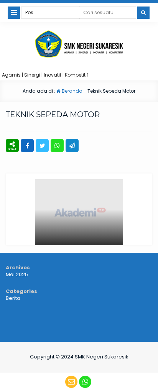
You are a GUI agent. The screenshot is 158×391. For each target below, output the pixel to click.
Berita (13, 298)
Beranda (71, 91)
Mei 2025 (17, 274)
